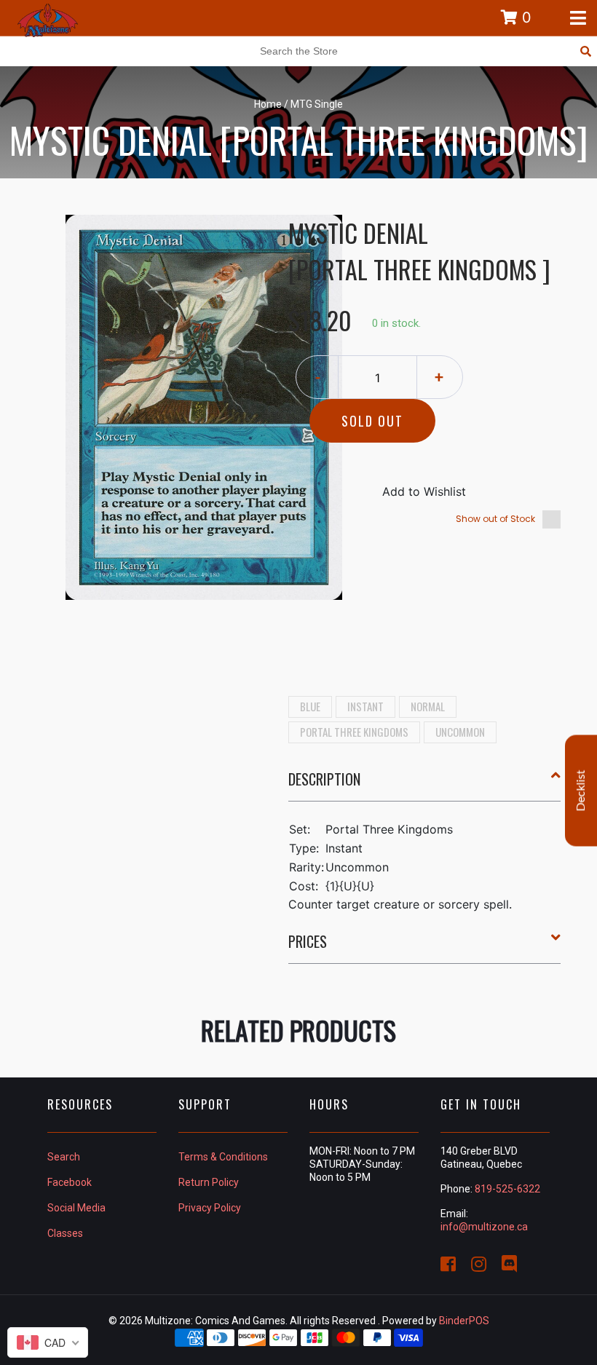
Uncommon (460, 732)
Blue (310, 706)
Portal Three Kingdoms (354, 732)
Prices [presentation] (307, 941)
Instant (365, 706)
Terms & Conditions (223, 1157)
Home (268, 104)
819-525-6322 (507, 1189)
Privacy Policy (209, 1208)
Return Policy (208, 1182)
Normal (428, 706)
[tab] (424, 785)
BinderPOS (464, 1320)
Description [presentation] (324, 779)
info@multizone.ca (484, 1227)
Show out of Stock (495, 519)
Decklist (581, 790)
